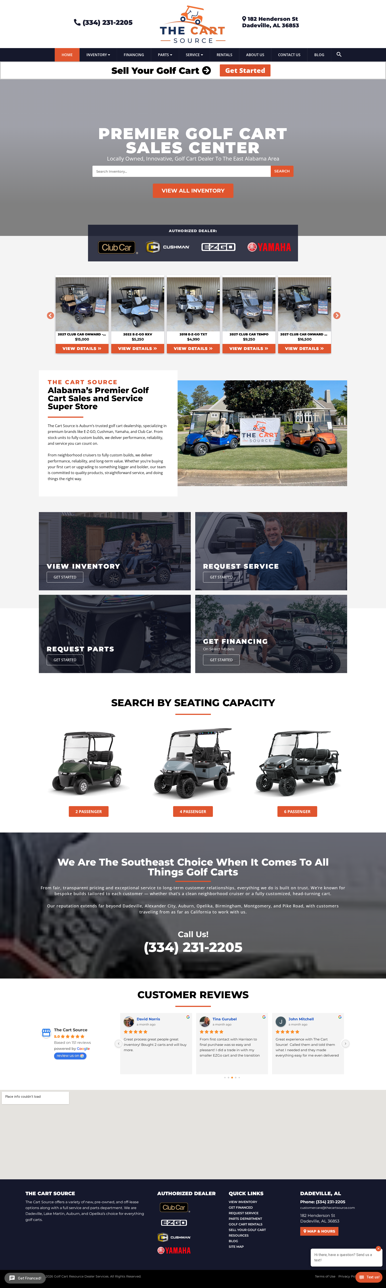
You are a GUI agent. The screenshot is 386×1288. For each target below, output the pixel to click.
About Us (255, 54)
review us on (68, 1055)
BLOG (233, 1241)
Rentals (224, 54)
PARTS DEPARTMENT (245, 1219)
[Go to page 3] (225, 1077)
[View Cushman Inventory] (168, 247)
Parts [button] (163, 54)
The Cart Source (70, 1029)
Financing (134, 54)
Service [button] (193, 54)
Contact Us (289, 54)
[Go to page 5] (232, 1077)
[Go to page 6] (236, 1077)
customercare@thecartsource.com (327, 1208)
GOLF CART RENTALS (245, 1224)
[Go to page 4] (228, 1077)
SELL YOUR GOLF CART (247, 1230)
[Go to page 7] (239, 1077)
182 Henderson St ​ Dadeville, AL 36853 (271, 22)
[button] (339, 55)
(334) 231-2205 (107, 22)
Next (335, 314)
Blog (319, 54)
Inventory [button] (96, 54)
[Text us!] (369, 1278)
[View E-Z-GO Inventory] (218, 247)
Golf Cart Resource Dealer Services (81, 1276)
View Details (80, 348)
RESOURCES (239, 1235)
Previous (48, 314)
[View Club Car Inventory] (117, 247)
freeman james (227, 1019)
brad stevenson (303, 1019)
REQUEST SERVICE (243, 1213)
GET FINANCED (241, 1207)
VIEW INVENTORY (243, 1202)
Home (67, 54)
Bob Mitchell (148, 1019)
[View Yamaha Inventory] (269, 247)
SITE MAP (236, 1247)
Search (282, 171)
